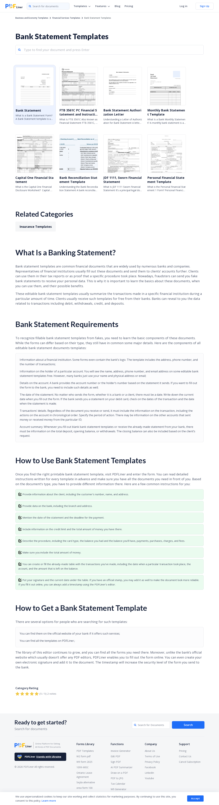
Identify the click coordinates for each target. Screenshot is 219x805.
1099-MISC (82, 767)
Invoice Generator (121, 750)
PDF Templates (85, 750)
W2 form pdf (83, 756)
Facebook (150, 767)
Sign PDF (116, 761)
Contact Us (185, 756)
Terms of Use (152, 756)
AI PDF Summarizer (121, 767)
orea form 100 (84, 787)
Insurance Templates (36, 227)
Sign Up (204, 6)
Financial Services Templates (66, 17)
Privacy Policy (152, 761)
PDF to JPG (117, 778)
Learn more (49, 800)
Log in (183, 6)
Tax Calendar (118, 783)
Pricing (129, 6)
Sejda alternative (85, 782)
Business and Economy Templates (31, 17)
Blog (117, 6)
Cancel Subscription (190, 761)
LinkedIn (149, 772)
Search (188, 725)
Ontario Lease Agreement (84, 774)
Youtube (149, 778)
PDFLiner (43, 756)
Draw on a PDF (119, 772)
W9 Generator (118, 789)
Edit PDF (115, 756)
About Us (150, 750)
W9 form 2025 (84, 761)
